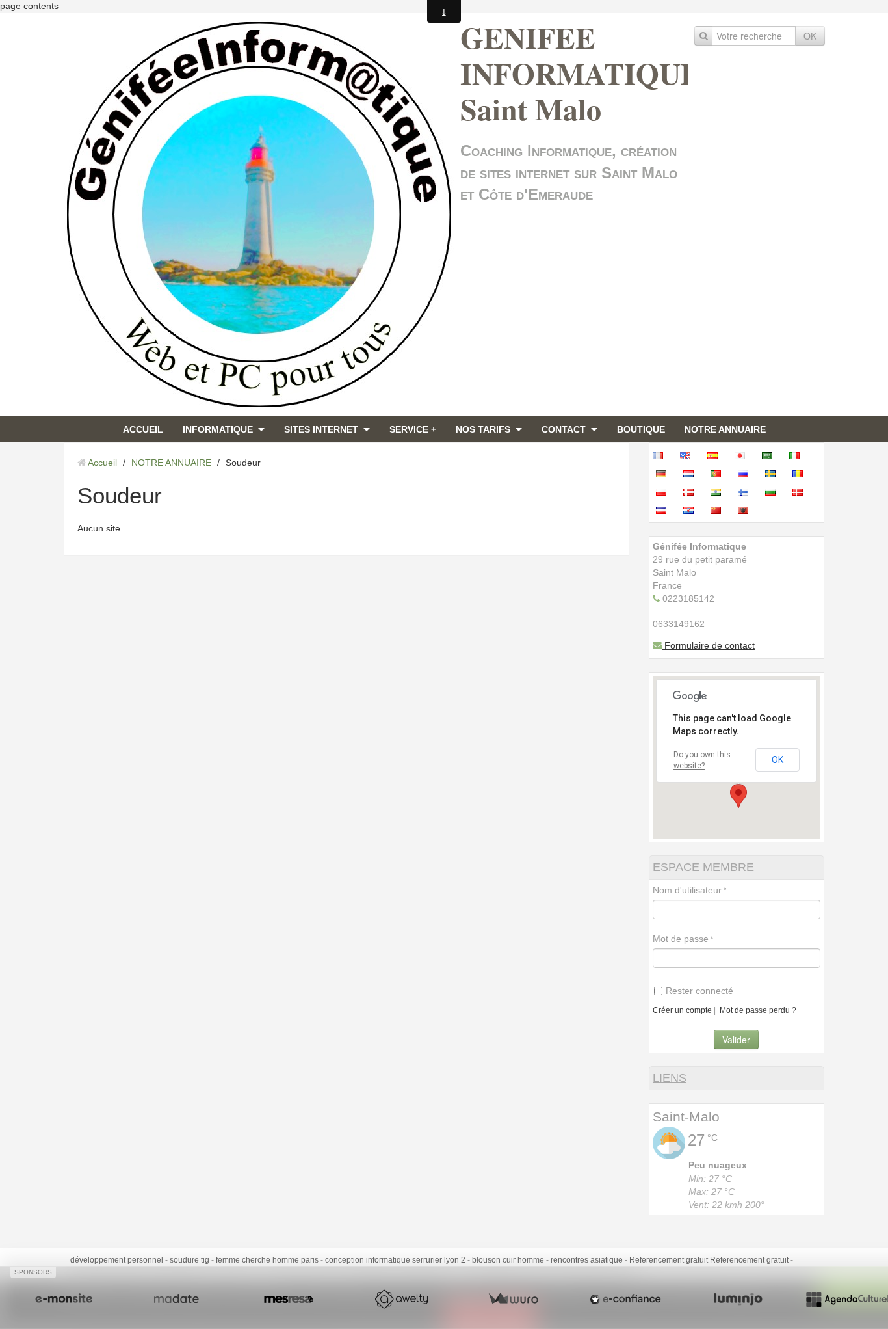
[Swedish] (774, 473)
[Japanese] (744, 455)
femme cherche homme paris (267, 1260)
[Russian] (747, 473)
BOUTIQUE (641, 429)
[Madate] (176, 1299)
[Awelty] (401, 1299)
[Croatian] (692, 510)
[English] (689, 455)
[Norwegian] (692, 492)
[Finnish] (747, 492)
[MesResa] (288, 1299)
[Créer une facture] (513, 1299)
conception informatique (367, 1260)
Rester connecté (699, 991)
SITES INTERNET (321, 429)
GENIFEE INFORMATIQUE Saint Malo (580, 73)
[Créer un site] (63, 1299)
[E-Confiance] (625, 1299)
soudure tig (189, 1260)
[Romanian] (801, 473)
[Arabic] (771, 455)
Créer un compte (682, 1010)
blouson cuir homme (508, 1260)
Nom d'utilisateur (687, 890)
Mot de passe (681, 938)
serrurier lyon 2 (438, 1260)
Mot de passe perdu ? (758, 1010)
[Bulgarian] (774, 492)
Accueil (102, 462)
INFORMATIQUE (218, 429)
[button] (738, 796)
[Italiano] (798, 455)
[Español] (716, 455)
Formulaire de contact (708, 645)
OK (809, 35)
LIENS (669, 1077)
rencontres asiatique (587, 1260)
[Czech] (665, 510)
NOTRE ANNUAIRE (725, 429)
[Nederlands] (692, 473)
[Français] (662, 455)
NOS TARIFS (483, 429)
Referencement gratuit (668, 1260)
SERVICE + (412, 429)
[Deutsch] (665, 473)
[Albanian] (747, 510)
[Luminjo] (738, 1299)
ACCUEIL (143, 429)
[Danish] (801, 492)
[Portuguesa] (720, 473)
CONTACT (564, 429)
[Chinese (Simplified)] (720, 510)
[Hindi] (720, 492)
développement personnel (116, 1260)
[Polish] (665, 492)
